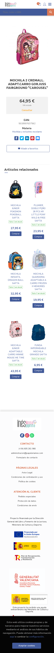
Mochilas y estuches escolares (27, 131)
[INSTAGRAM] (27, 435)
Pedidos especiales (27, 496)
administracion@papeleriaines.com (27, 453)
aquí (12, 636)
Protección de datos (27, 501)
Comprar (16, 233)
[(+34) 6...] (32, 435)
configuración (36, 636)
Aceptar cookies (26, 645)
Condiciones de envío (27, 505)
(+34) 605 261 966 (27, 448)
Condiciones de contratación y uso (27, 477)
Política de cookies (27, 481)
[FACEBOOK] (22, 435)
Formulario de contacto (27, 457)
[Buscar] (50, 12)
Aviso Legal (27, 472)
